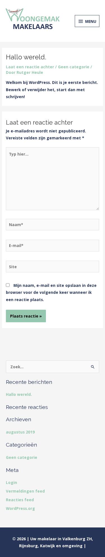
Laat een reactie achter (30, 66)
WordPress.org (20, 508)
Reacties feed (20, 499)
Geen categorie (73, 66)
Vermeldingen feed (25, 491)
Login (11, 482)
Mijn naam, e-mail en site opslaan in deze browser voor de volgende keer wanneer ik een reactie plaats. (51, 292)
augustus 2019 (20, 432)
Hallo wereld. (19, 394)
